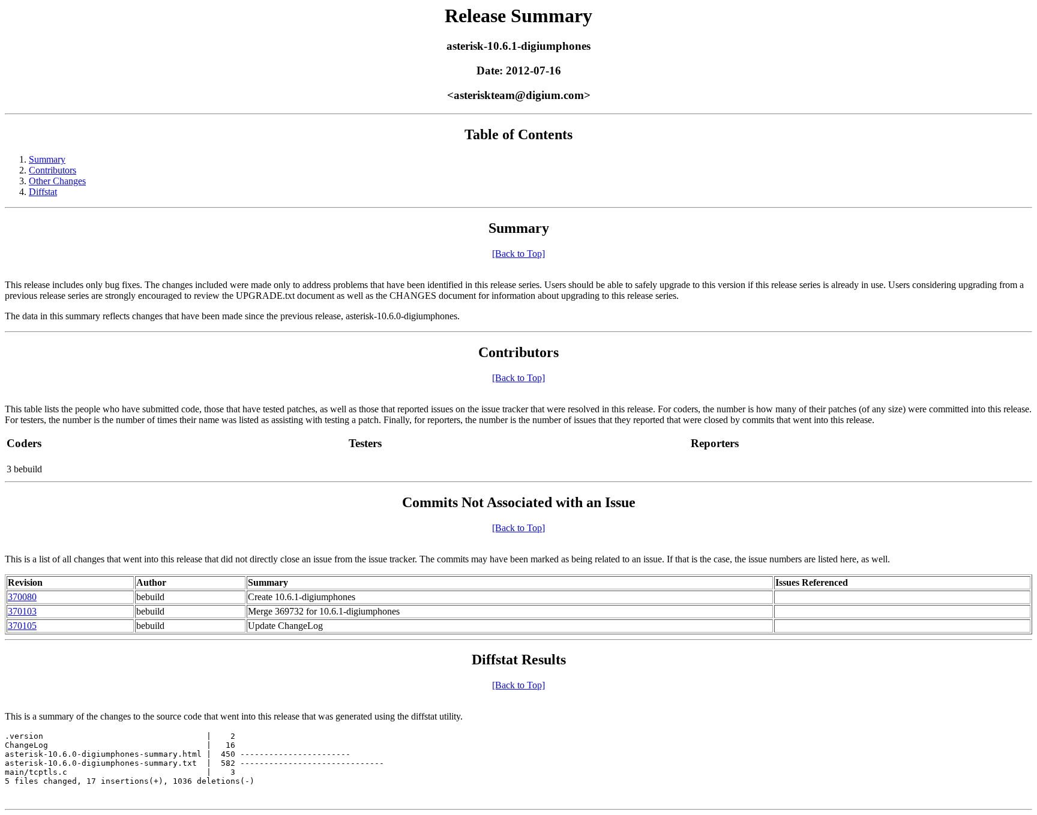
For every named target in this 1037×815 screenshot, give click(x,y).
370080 (22, 597)
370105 (22, 626)
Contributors (52, 170)
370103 (22, 611)
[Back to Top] (518, 253)
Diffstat (43, 192)
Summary (47, 159)
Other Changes (57, 181)
